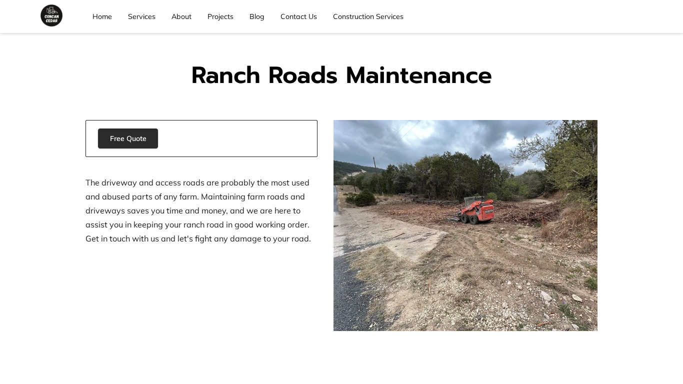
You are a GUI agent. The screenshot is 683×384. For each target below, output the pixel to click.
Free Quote (128, 138)
